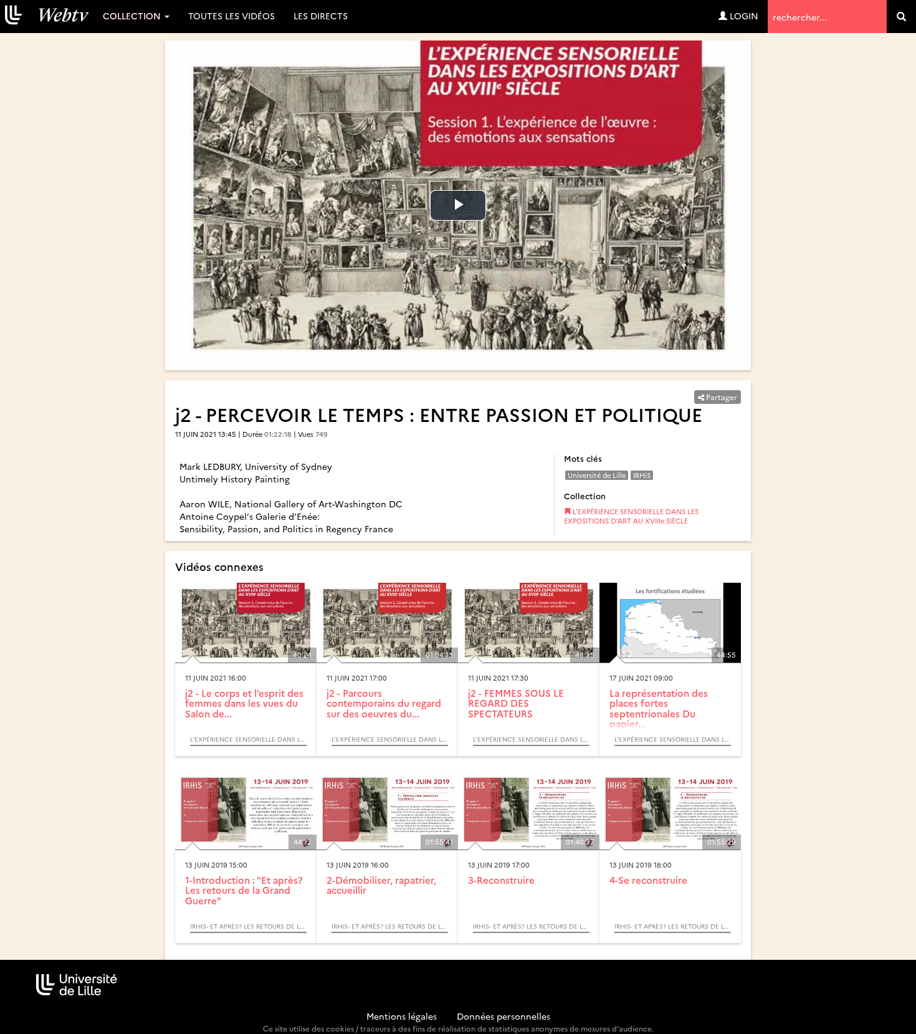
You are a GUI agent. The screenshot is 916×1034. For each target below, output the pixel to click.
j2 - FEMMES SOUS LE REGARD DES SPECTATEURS (516, 703)
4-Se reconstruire (648, 879)
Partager (720, 396)
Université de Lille (597, 475)
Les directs (320, 15)
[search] (901, 16)
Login (742, 15)
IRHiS (642, 475)
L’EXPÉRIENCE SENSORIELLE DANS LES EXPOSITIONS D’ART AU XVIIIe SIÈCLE (631, 516)
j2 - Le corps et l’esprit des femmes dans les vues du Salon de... (244, 703)
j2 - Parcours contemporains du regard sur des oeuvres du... (384, 703)
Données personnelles (503, 1016)
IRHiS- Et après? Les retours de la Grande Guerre (248, 926)
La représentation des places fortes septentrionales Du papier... (658, 708)
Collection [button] (133, 15)
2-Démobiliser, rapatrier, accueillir (381, 885)
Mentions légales (401, 1016)
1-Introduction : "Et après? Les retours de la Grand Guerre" (244, 890)
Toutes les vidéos (231, 15)
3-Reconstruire (501, 879)
